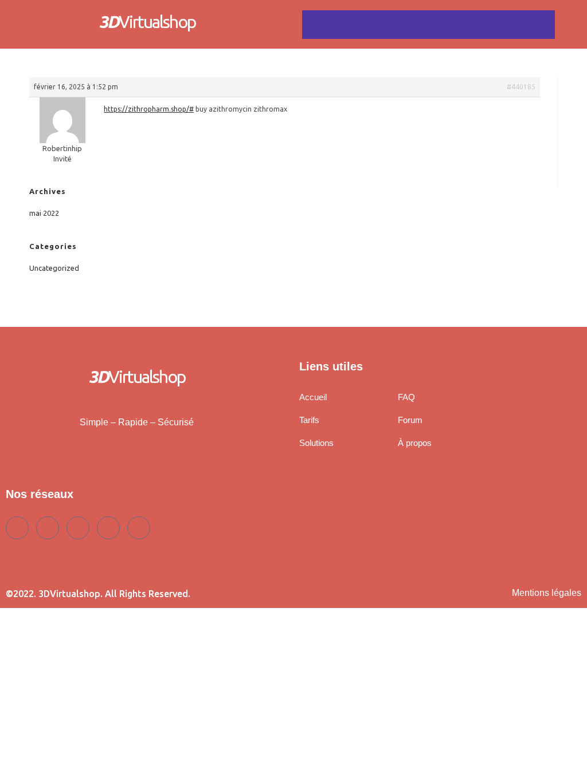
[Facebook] (17, 527)
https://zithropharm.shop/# (149, 109)
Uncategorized (54, 268)
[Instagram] (138, 527)
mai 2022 (44, 213)
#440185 (521, 86)
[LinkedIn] (77, 527)
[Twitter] (47, 527)
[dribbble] (108, 527)
